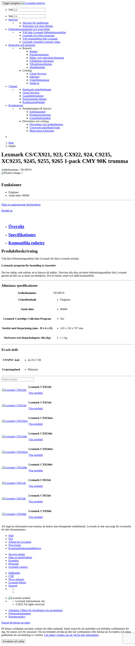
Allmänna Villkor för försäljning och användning (35, 610)
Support (12, 585)
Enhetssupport (37, 111)
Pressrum (13, 563)
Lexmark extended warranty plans (41, 41)
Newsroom (14, 545)
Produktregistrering (40, 114)
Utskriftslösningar (39, 79)
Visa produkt (35, 392)
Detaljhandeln (37, 67)
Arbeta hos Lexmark (19, 541)
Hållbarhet (14, 572)
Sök (10, 9)
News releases (16, 579)
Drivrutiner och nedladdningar (46, 124)
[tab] (71, 226)
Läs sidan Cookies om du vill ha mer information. (71, 634)
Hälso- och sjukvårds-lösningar (47, 57)
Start (11, 142)
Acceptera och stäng (13, 641)
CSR (11, 576)
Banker (34, 51)
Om (10, 538)
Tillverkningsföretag (41, 64)
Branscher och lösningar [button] (21, 45)
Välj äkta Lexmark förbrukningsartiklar (44, 32)
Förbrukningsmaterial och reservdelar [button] (29, 29)
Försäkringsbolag (39, 54)
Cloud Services (38, 73)
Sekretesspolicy (17, 616)
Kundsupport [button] (15, 105)
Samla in (34, 83)
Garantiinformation (33, 95)
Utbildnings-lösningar (42, 60)
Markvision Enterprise (42, 130)
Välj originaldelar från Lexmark (40, 38)
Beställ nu (6, 210)
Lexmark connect (18, 566)
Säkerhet (34, 76)
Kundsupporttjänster (33, 102)
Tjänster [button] (12, 86)
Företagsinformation (19, 613)
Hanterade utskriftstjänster (36, 89)
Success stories (16, 554)
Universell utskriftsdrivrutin (45, 127)
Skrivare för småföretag (35, 22)
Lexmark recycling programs (38, 35)
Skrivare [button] (13, 19)
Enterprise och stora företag (37, 26)
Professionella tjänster (34, 98)
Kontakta (13, 560)
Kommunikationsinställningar (24, 548)
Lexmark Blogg (17, 582)
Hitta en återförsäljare (20, 557)
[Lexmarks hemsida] (33, 3)
